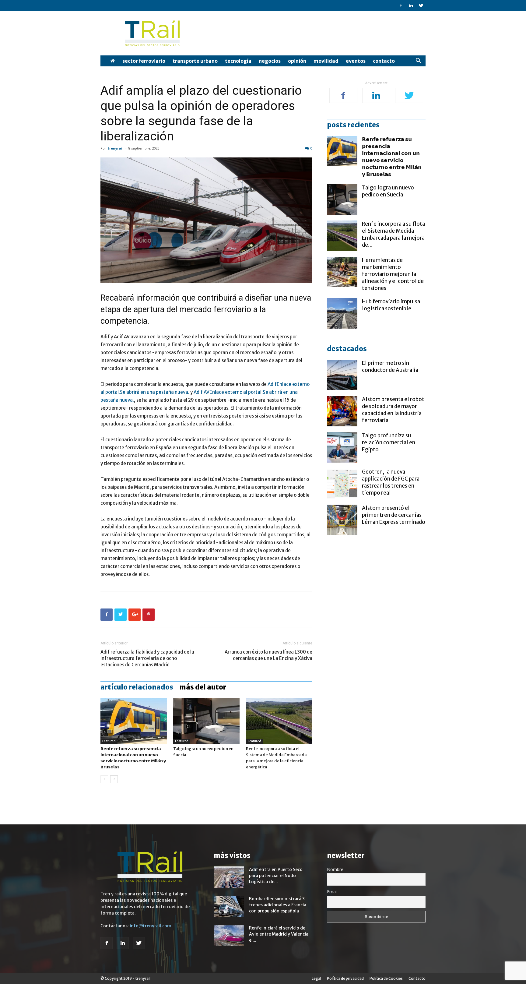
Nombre (335, 869)
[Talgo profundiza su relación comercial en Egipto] (342, 447)
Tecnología (238, 61)
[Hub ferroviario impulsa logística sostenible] (342, 313)
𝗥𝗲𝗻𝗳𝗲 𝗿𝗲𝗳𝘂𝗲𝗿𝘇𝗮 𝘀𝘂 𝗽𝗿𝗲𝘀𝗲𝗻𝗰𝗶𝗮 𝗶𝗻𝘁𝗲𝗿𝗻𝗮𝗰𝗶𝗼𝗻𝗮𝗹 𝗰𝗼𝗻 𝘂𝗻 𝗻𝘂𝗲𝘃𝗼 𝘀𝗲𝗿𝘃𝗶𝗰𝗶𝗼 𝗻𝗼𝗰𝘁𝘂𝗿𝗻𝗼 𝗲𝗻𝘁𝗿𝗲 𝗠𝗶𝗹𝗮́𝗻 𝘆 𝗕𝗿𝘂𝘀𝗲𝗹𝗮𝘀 (392, 157)
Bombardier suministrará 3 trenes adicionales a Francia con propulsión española (277, 905)
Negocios (270, 61)
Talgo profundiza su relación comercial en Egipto (388, 442)
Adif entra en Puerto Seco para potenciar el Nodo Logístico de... (276, 875)
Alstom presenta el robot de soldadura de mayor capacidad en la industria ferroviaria (393, 410)
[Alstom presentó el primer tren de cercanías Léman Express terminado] (342, 520)
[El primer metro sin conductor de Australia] (342, 375)
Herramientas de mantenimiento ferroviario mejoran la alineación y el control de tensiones (393, 274)
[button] (418, 61)
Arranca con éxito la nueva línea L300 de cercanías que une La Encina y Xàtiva (268, 655)
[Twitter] (421, 5)
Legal (316, 978)
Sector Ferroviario (143, 61)
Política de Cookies (386, 978)
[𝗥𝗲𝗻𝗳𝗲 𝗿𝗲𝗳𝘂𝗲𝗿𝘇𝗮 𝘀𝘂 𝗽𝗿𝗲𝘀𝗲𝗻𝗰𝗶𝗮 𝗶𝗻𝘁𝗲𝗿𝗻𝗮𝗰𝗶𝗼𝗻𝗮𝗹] (133, 721)
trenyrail (116, 148)
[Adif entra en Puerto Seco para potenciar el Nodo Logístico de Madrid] (229, 877)
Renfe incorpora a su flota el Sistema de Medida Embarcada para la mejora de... (393, 234)
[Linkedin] (411, 5)
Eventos (356, 61)
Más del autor (202, 687)
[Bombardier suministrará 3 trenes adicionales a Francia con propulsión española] (229, 906)
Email (332, 891)
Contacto (384, 61)
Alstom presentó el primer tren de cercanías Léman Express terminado (393, 515)
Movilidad (326, 61)
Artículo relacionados (136, 687)
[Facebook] (400, 5)
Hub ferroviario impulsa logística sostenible (391, 305)
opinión (297, 61)
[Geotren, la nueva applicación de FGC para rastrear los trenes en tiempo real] (342, 483)
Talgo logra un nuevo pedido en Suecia (388, 191)
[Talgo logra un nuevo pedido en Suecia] (206, 721)
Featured (109, 741)
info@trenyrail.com (150, 926)
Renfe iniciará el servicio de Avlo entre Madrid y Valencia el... (278, 934)
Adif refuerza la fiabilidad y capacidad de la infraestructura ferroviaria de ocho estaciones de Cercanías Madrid (147, 658)
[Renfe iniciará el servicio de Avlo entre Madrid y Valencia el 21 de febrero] (229, 935)
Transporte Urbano (195, 61)
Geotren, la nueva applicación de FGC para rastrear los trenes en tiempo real (390, 482)
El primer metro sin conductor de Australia (390, 366)
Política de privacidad (345, 978)
